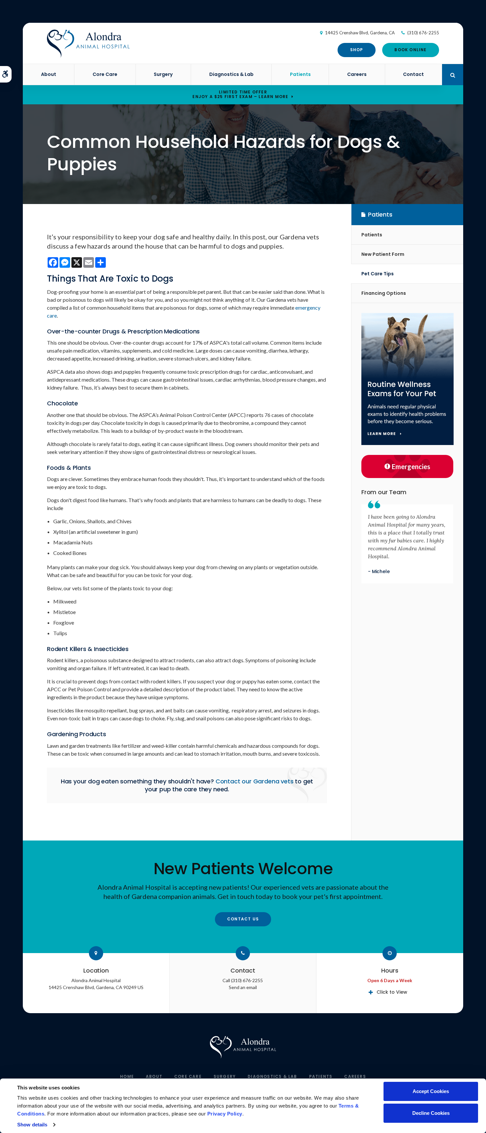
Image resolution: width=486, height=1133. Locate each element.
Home (127, 1076)
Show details (32, 1124)
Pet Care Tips (377, 273)
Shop (356, 49)
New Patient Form (382, 254)
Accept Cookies (431, 1091)
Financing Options (383, 293)
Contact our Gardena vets (255, 781)
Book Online (410, 49)
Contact (413, 74)
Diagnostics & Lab (231, 74)
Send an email (243, 987)
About (48, 74)
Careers (357, 74)
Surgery (163, 74)
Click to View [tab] (392, 992)
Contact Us (243, 919)
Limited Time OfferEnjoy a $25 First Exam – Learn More (240, 94)
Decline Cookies (431, 1113)
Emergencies (411, 466)
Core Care (105, 74)
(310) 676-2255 (423, 32)
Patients (300, 74)
